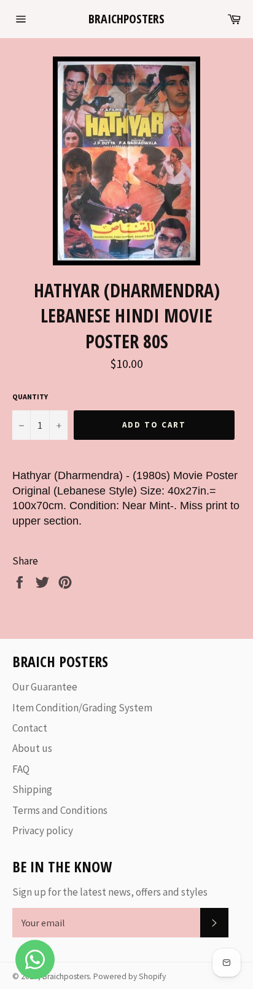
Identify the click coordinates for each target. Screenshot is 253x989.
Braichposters (126, 18)
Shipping (32, 789)
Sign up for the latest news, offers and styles (110, 892)
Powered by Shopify (129, 976)
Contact (29, 728)
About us (32, 748)
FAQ (20, 769)
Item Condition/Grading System (82, 707)
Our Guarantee (44, 687)
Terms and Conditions (59, 810)
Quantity (30, 396)
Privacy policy (42, 830)
